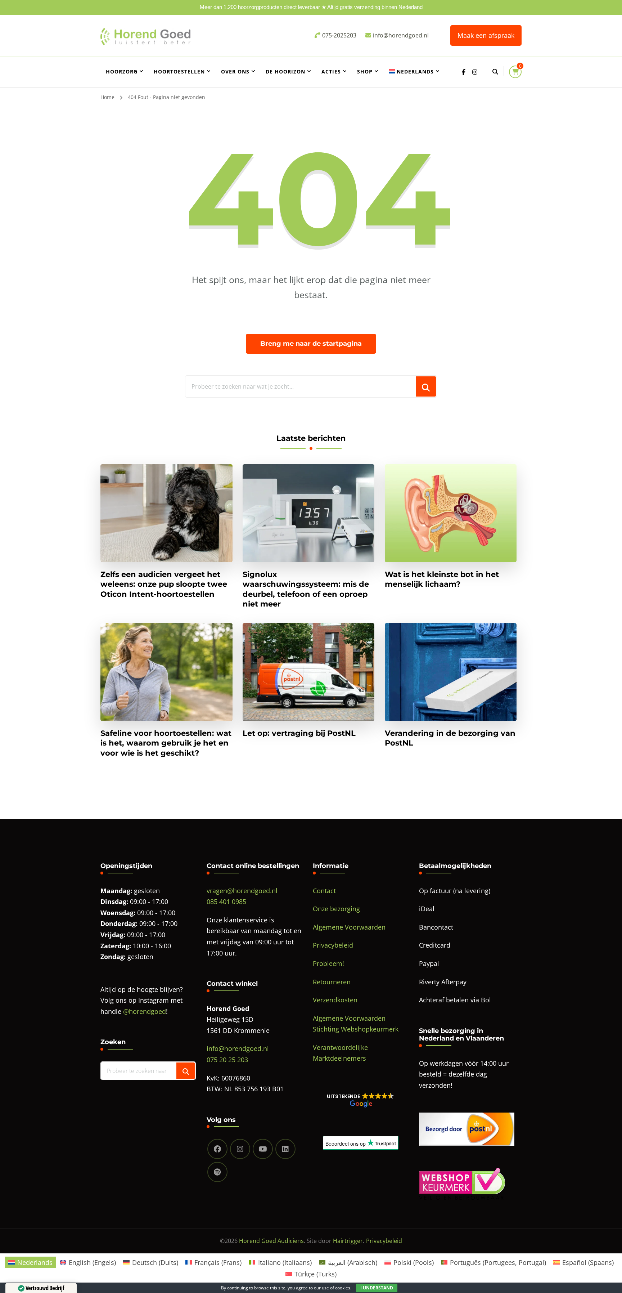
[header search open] (495, 71)
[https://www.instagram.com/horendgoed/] (240, 1149)
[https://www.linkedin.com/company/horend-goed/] (285, 1149)
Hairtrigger (348, 1241)
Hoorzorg (122, 71)
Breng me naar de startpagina (311, 344)
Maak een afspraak (486, 35)
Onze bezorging (336, 908)
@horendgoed (144, 1011)
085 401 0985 (226, 901)
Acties (331, 71)
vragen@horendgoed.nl (242, 890)
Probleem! (328, 963)
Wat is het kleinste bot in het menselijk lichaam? (442, 579)
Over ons (235, 71)
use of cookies (336, 1288)
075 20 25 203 (227, 1059)
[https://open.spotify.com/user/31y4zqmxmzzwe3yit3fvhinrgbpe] (217, 1172)
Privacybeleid (333, 945)
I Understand (376, 1288)
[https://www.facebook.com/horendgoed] (217, 1149)
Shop (365, 71)
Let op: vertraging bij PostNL (299, 733)
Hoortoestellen (179, 71)
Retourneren (332, 981)
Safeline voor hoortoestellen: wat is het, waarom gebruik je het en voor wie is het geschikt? (165, 743)
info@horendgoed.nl (238, 1048)
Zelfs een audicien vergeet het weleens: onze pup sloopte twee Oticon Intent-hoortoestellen (163, 584)
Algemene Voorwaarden (349, 927)
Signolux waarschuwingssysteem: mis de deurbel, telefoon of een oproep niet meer (306, 589)
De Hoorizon (285, 71)
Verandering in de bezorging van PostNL (450, 738)
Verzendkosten (335, 1000)
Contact (324, 890)
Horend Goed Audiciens (271, 1241)
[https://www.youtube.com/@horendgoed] (263, 1149)
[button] (360, 1100)
